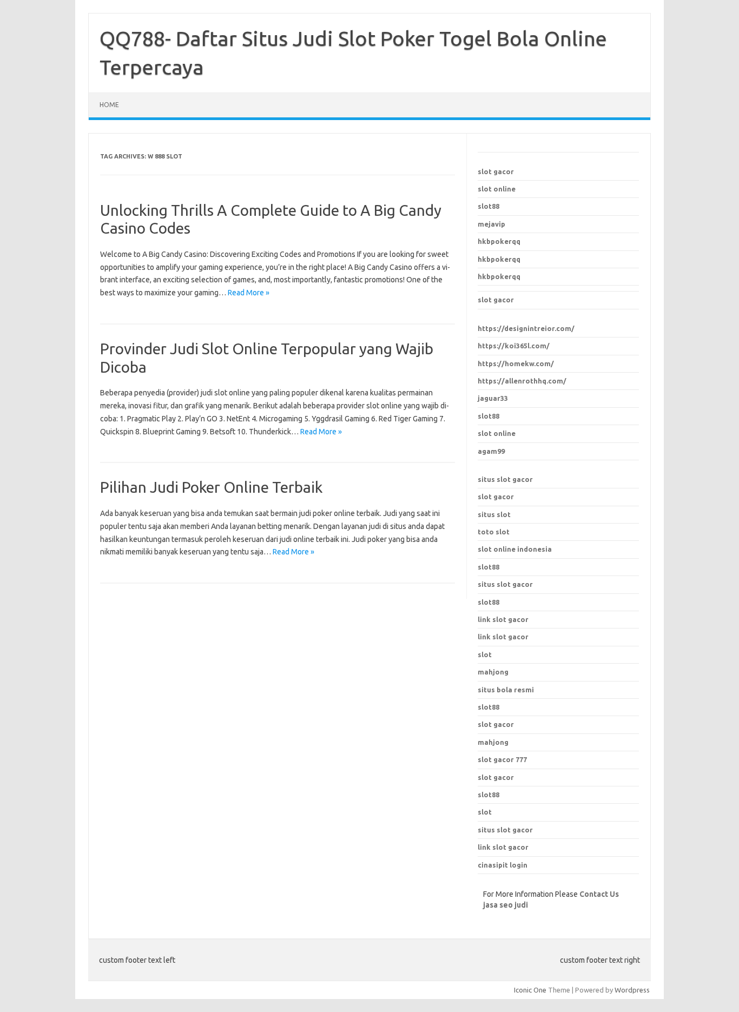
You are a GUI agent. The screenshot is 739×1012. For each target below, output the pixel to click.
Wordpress (632, 990)
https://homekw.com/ (516, 363)
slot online (497, 189)
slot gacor (496, 171)
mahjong (493, 742)
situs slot (494, 514)
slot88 (488, 206)
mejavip (491, 224)
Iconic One (530, 990)
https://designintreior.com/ (526, 328)
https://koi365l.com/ (514, 345)
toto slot (494, 531)
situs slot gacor (505, 479)
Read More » (248, 292)
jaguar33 (493, 398)
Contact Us (599, 894)
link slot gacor (503, 636)
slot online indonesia (515, 549)
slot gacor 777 (502, 759)
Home (109, 104)
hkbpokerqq (499, 241)
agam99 (491, 451)
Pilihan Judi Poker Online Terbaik (211, 487)
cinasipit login (502, 865)
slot (485, 812)
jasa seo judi (505, 905)
